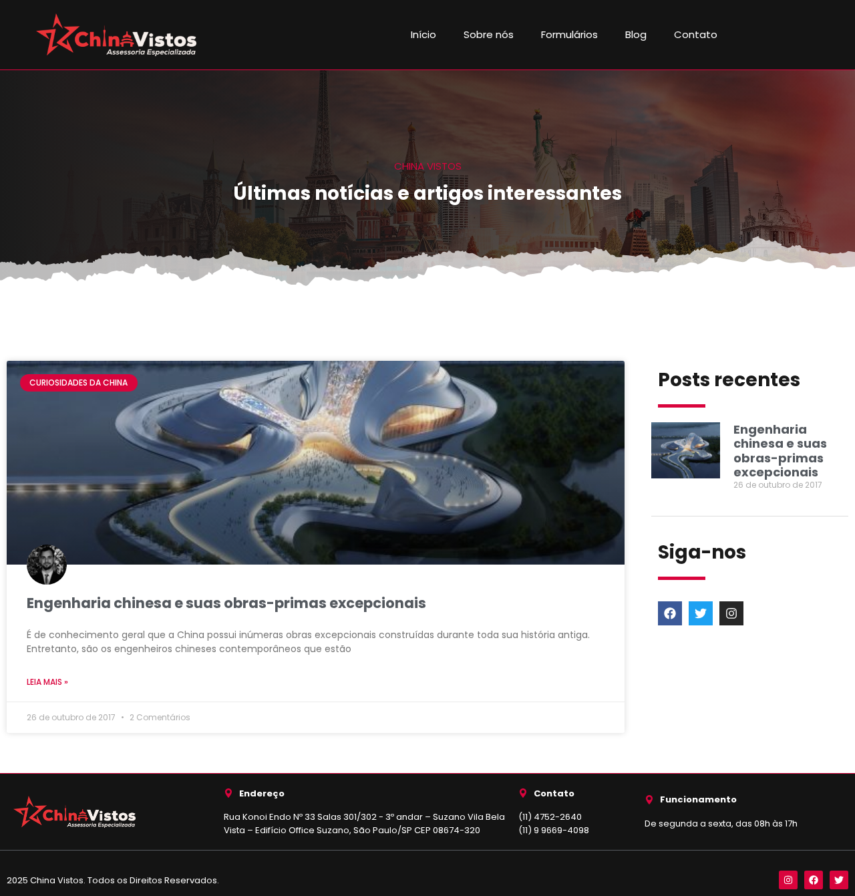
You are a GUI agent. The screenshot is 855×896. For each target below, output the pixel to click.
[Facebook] (670, 613)
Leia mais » (47, 682)
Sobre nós (489, 34)
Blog (636, 34)
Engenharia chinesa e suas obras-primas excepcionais (226, 603)
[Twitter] (701, 613)
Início (423, 34)
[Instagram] (731, 613)
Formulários (569, 34)
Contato (695, 34)
